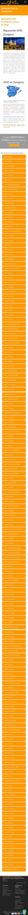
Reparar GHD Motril (8, 403)
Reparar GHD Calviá (8, 254)
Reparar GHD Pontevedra (9, 394)
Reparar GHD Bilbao (8, 743)
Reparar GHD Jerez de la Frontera (11, 781)
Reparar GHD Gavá (8, 180)
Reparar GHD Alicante (9, 417)
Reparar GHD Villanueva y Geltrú (11, 473)
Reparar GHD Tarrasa (9, 198)
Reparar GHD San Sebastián (10, 701)
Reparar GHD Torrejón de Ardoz (11, 650)
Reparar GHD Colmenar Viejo (10, 468)
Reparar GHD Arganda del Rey (11, 869)
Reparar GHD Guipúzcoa (9, 170)
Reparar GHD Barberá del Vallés (11, 692)
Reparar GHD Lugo (8, 305)
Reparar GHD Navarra (9, 175)
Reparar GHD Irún (8, 790)
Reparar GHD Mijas (8, 310)
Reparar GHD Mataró (8, 487)
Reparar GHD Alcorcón (9, 287)
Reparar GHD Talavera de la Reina (11, 268)
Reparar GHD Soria (8, 361)
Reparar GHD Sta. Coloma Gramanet (12, 450)
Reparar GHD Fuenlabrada (10, 720)
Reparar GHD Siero (8, 226)
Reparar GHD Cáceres (9, 277)
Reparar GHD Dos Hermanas (10, 370)
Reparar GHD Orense (8, 240)
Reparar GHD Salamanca (9, 501)
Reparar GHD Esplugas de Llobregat (12, 492)
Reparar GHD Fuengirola (9, 711)
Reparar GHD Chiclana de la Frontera (12, 529)
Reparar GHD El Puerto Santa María (12, 431)
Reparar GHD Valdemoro (9, 795)
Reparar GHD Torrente (9, 706)
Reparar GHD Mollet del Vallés (10, 375)
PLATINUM (6, 22)
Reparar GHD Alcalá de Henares (11, 189)
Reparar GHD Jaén (8, 245)
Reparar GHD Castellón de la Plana (12, 342)
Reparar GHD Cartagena (9, 846)
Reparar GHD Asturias (9, 678)
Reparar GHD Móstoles (9, 813)
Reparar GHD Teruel (8, 674)
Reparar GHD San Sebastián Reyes (12, 552)
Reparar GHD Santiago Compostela (12, 413)
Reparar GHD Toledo (8, 319)
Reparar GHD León (8, 664)
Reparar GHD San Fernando (10, 282)
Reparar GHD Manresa (9, 841)
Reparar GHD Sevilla (8, 804)
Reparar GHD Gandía (8, 347)
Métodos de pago (6, 894)
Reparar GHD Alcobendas (9, 808)
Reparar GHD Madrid (8, 538)
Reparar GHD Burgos (8, 273)
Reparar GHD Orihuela (9, 608)
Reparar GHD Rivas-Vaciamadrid (11, 534)
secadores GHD (6, 127)
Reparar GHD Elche (8, 734)
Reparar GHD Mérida (8, 622)
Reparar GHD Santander (9, 762)
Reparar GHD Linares (8, 408)
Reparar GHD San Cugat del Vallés (12, 324)
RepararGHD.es (9, 912)
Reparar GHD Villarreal (9, 366)
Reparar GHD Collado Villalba (10, 338)
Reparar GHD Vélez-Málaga (10, 380)
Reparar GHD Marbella (9, 221)
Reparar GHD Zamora (9, 864)
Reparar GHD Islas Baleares (10, 207)
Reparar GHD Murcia (8, 249)
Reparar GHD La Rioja (9, 753)
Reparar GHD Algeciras (9, 422)
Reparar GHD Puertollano (9, 613)
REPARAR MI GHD (14, 145)
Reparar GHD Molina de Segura (11, 328)
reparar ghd (5, 881)
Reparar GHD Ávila (8, 860)
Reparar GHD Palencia (9, 314)
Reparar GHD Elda (8, 776)
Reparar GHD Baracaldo (9, 818)
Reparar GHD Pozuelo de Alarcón (11, 767)
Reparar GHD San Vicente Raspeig (12, 557)
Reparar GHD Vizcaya (9, 296)
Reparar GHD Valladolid (9, 259)
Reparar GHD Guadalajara (10, 333)
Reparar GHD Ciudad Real (10, 482)
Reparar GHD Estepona (9, 166)
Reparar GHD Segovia (9, 827)
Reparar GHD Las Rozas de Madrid (12, 464)
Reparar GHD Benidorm (9, 594)
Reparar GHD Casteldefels (10, 427)
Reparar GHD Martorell (9, 715)
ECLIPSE (5, 25)
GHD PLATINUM (7, 125)
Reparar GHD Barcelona (9, 599)
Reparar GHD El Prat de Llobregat (11, 561)
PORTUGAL (18, 908)
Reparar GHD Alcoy (8, 697)
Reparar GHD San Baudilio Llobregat (12, 729)
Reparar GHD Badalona (9, 687)
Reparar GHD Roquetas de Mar (11, 627)
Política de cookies (19, 892)
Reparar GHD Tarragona (9, 832)
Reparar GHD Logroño (9, 855)
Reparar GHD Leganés (9, 436)
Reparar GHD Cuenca (9, 389)
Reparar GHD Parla (8, 194)
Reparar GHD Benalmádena (10, 291)
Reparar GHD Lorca (8, 156)
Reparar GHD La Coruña (9, 725)
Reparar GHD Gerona (9, 585)
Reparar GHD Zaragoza (9, 636)
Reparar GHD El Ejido (8, 850)
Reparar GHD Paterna (9, 660)
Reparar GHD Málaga (8, 669)
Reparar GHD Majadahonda (10, 263)
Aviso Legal (17, 889)
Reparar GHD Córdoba (9, 632)
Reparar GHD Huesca (9, 603)
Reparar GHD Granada (9, 748)
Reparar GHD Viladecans (9, 235)
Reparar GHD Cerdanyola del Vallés (12, 655)
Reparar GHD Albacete (9, 543)
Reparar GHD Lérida (8, 454)
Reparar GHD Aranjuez (9, 799)
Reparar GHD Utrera (8, 217)
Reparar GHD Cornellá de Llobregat (12, 184)
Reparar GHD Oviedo (8, 352)
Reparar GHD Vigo (8, 445)
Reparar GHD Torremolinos (10, 459)
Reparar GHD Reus (8, 566)
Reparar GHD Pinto (8, 836)
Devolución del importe (20, 893)
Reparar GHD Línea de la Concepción (12, 231)
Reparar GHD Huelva (8, 212)
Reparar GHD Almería (9, 739)
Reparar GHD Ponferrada (9, 515)
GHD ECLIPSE (20, 125)
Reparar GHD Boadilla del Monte (11, 506)
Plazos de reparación (7, 893)
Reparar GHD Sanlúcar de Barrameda (12, 646)
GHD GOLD (13, 125)
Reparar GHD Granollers (9, 757)
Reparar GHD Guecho (9, 771)
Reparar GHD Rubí (8, 589)
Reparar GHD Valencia (9, 520)
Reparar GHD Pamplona (9, 641)
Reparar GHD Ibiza (8, 161)
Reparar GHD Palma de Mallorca (11, 580)
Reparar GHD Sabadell (9, 478)
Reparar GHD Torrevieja (9, 203)
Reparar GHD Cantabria (9, 617)
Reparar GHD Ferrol (8, 571)
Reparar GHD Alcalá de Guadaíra (11, 399)
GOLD (15, 22)
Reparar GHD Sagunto (9, 510)
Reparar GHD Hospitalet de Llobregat (12, 548)
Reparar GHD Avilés (8, 496)
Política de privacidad (20, 890)
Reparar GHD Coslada (9, 301)
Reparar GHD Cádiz (8, 524)
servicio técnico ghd (21, 882)
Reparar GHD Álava (8, 785)
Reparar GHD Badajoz (9, 440)
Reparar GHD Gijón (8, 356)
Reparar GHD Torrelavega (10, 384)
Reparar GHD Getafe (8, 822)
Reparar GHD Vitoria (8, 575)
